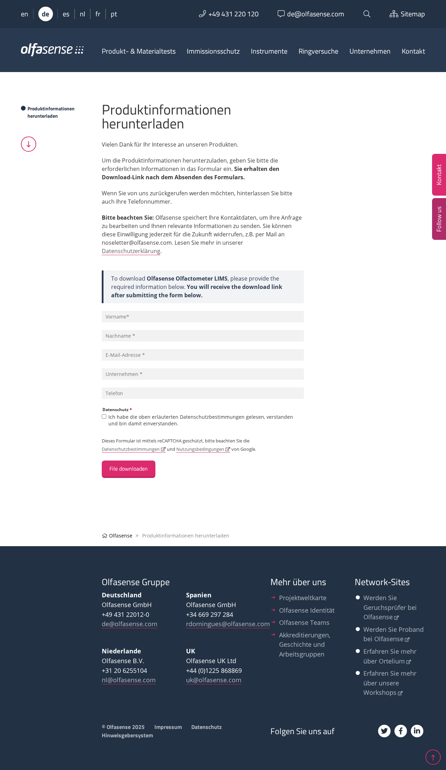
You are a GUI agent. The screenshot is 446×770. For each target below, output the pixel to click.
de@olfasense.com (129, 623)
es (66, 14)
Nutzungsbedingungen (200, 449)
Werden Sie (390, 607)
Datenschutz (117, 409)
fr (97, 14)
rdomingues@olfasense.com (228, 623)
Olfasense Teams (304, 622)
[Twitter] (384, 731)
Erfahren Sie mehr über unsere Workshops (389, 683)
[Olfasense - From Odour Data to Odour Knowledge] (52, 53)
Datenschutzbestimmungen (131, 449)
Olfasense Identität (306, 610)
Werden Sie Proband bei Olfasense (393, 634)
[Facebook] (400, 731)
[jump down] (28, 144)
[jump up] (433, 757)
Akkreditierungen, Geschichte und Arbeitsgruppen (304, 644)
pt (114, 14)
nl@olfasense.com (129, 679)
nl (82, 14)
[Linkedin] (417, 731)
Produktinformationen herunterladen (51, 112)
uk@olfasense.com (213, 679)
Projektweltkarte (302, 597)
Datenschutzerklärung (131, 251)
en (24, 14)
